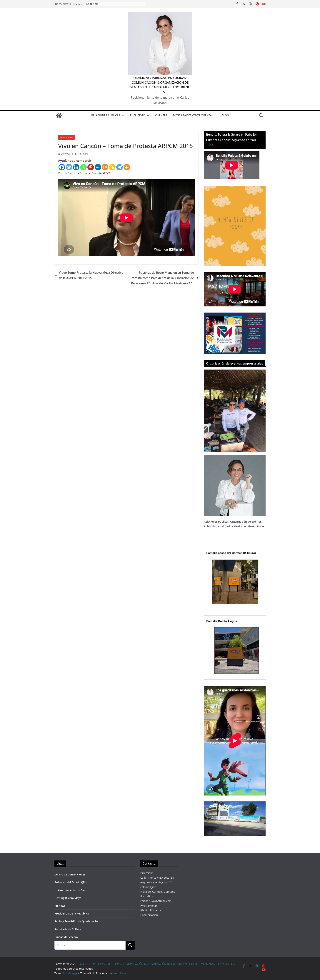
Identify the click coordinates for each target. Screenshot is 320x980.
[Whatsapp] (83, 167)
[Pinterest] (90, 167)
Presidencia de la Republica (71, 913)
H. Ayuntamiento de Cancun (72, 890)
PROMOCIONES (66, 137)
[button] (122, 115)
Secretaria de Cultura (67, 929)
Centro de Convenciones (69, 874)
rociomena (83, 153)
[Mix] (105, 167)
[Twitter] (69, 167)
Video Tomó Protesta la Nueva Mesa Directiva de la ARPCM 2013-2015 (91, 275)
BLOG (225, 115)
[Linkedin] (76, 167)
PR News (59, 905)
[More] (127, 167)
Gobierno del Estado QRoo (71, 882)
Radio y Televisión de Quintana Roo (76, 921)
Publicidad (137, 115)
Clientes (161, 115)
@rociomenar (148, 905)
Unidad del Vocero (66, 937)
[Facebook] (62, 167)
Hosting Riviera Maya (67, 898)
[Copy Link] (112, 167)
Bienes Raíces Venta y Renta (192, 115)
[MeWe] (98, 167)
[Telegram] (119, 167)
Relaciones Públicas (105, 115)
